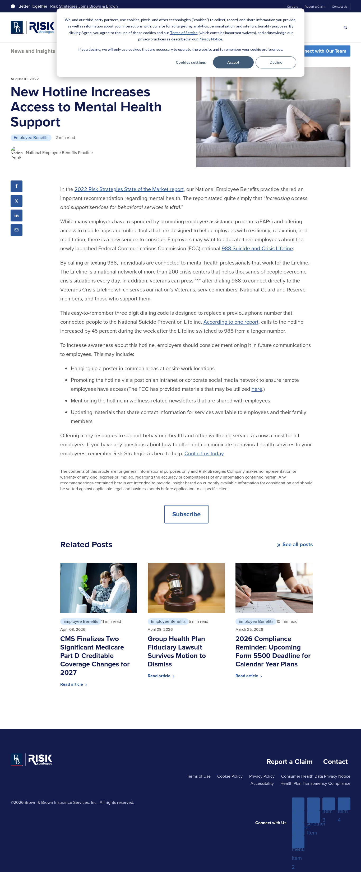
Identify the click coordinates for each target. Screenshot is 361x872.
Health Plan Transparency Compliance (315, 783)
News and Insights (33, 51)
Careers (292, 6)
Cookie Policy (230, 776)
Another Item (298, 829)
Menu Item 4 (344, 804)
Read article (72, 684)
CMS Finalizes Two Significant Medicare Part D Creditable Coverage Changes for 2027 (94, 656)
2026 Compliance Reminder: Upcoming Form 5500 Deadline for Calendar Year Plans (273, 651)
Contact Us (340, 6)
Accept (233, 62)
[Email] (16, 230)
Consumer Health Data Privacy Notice (315, 776)
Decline (276, 62)
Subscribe (186, 514)
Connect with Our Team (321, 51)
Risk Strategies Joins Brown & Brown (84, 6)
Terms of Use (199, 776)
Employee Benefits (31, 137)
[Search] (345, 27)
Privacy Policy (262, 776)
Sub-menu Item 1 (298, 817)
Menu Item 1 (298, 804)
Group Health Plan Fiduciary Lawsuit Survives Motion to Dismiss (177, 651)
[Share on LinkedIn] (16, 215)
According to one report (230, 322)
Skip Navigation (19, 5)
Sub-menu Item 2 (298, 842)
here (257, 389)
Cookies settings (191, 62)
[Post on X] (16, 201)
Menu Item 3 (328, 804)
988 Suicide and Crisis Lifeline (257, 248)
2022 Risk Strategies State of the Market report (129, 189)
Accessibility (262, 783)
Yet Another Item (313, 817)
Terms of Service (184, 32)
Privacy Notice (210, 39)
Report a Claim (315, 6)
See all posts (298, 544)
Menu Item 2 (313, 804)
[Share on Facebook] (16, 186)
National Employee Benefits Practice (59, 153)
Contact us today (204, 453)
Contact (335, 762)
